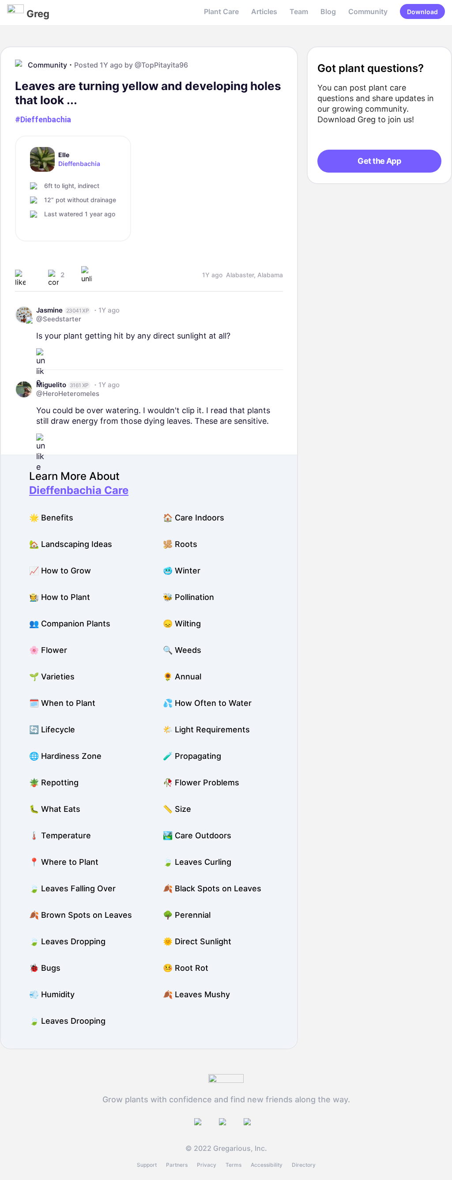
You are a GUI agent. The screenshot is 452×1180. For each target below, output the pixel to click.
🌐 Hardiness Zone (65, 756)
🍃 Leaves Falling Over (72, 888)
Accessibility (266, 1164)
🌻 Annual (182, 676)
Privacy (206, 1164)
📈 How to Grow (60, 570)
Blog (328, 11)
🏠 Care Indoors (193, 517)
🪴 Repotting (54, 782)
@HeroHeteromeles (67, 393)
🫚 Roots (180, 544)
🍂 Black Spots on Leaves (212, 888)
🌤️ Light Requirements (206, 729)
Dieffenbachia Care (78, 490)
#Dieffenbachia (43, 119)
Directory (304, 1164)
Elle (63, 154)
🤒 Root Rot (185, 968)
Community (368, 11)
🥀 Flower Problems (201, 782)
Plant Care (221, 11)
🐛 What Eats (54, 809)
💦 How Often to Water (207, 703)
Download (422, 11)
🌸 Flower (48, 650)
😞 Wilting (182, 623)
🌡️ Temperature (60, 835)
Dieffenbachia (79, 163)
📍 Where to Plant (63, 862)
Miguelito (51, 385)
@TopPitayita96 (161, 64)
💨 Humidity (52, 994)
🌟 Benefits (51, 517)
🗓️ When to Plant (62, 703)
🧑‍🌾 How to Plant (59, 597)
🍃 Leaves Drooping (67, 1020)
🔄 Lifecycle (52, 729)
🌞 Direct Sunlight (197, 941)
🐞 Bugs (44, 968)
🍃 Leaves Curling (197, 862)
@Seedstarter (58, 319)
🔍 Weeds (182, 650)
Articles (264, 11)
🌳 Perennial (187, 915)
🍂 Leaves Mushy (196, 994)
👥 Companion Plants (69, 623)
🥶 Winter (181, 570)
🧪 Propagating (192, 756)
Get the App (379, 161)
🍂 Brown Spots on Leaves (80, 915)
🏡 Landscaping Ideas (70, 544)
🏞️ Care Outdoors (197, 835)
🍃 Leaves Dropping (67, 941)
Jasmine (49, 310)
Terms (233, 1164)
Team (299, 11)
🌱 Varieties (52, 676)
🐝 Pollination (188, 597)
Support (147, 1164)
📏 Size (177, 809)
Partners (177, 1164)
